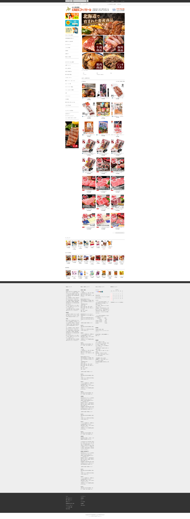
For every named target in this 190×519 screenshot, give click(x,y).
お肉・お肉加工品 (86, 70)
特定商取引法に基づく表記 (70, 503)
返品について (68, 501)
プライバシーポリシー (69, 505)
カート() (122, 1)
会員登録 (112, 1)
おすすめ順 (117, 81)
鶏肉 (111, 73)
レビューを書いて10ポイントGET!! (70, 117)
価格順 (121, 81)
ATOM (69, 508)
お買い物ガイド (67, 113)
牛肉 (83, 73)
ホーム (82, 70)
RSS (66, 508)
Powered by (90, 516)
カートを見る (83, 501)
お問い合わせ (83, 505)
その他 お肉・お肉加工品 (100, 74)
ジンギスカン (84, 74)
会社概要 (82, 503)
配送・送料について (69, 499)
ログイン (117, 1)
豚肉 (97, 73)
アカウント (107, 1)
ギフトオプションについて (69, 115)
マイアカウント (83, 496)
